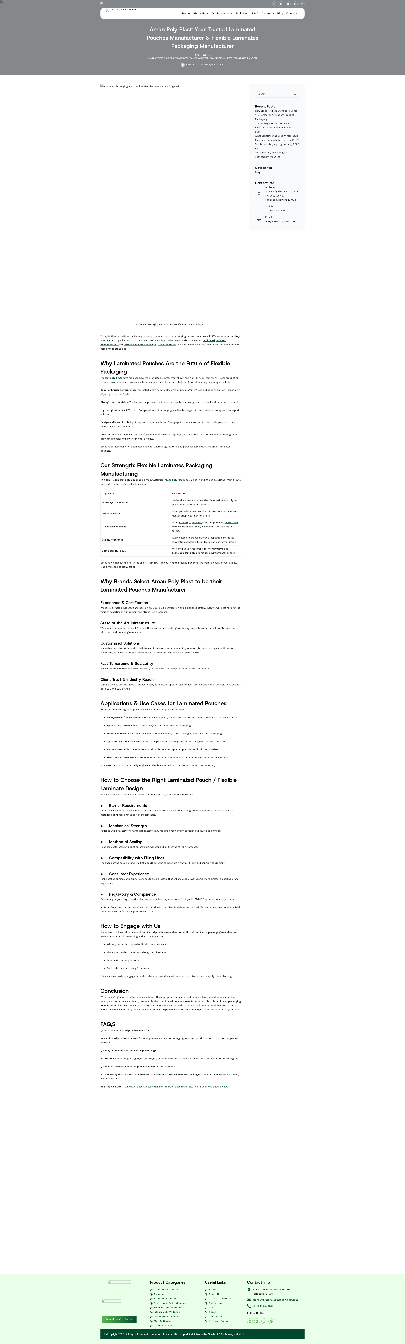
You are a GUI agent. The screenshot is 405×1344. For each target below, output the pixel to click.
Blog (280, 13)
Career (266, 13)
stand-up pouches (190, 522)
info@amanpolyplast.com (280, 221)
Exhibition (242, 13)
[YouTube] (288, 4)
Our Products (220, 13)
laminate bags (113, 377)
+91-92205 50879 (275, 210)
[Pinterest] (295, 4)
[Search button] (295, 93)
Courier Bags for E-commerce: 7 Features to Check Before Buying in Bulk (275, 127)
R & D (255, 13)
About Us (199, 13)
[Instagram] (281, 4)
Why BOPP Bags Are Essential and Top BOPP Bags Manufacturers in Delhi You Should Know (176, 1086)
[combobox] (273, 94)
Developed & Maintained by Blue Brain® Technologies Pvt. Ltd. (210, 1334)
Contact (291, 13)
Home (186, 13)
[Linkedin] (257, 1321)
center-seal (231, 522)
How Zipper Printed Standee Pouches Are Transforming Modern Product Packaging (276, 115)
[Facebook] (274, 4)
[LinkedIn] (302, 4)
